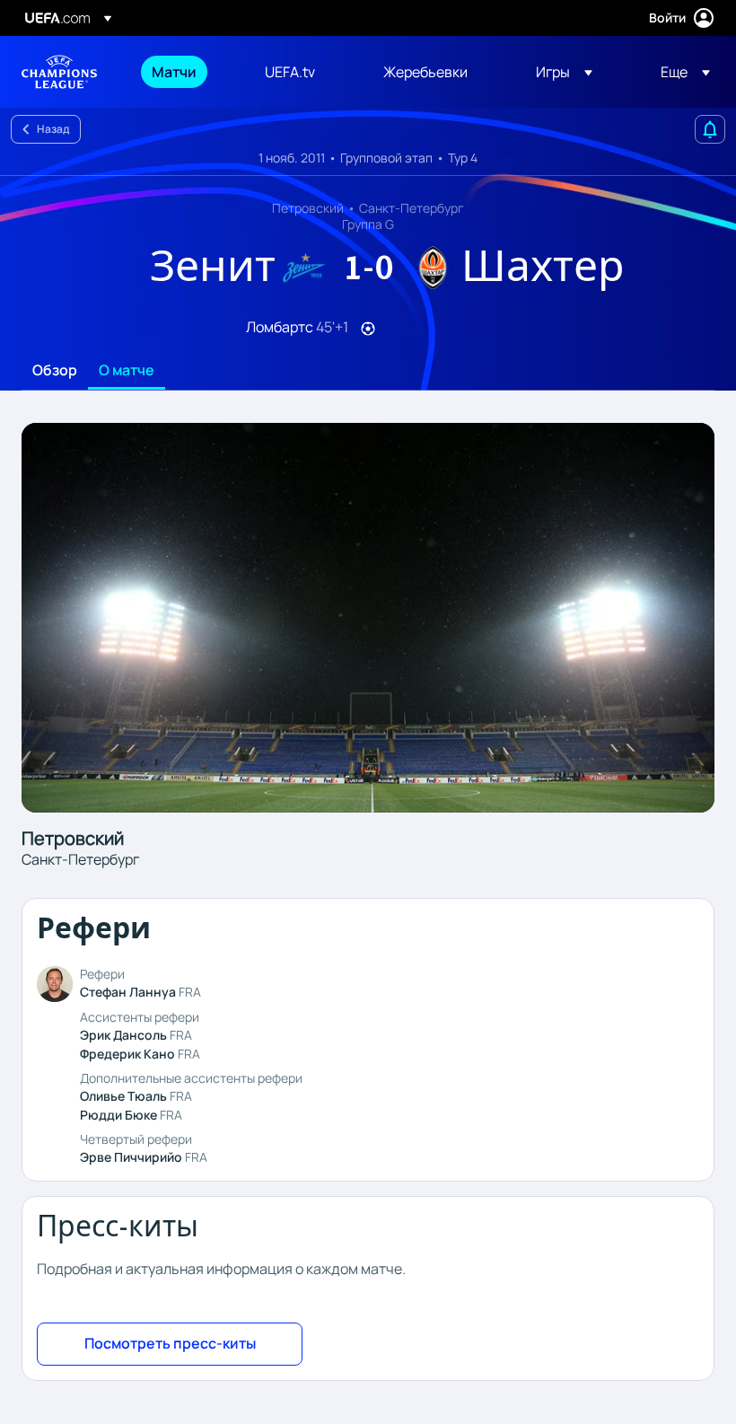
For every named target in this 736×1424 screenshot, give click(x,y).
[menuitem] (186, 72)
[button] (564, 72)
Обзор (54, 371)
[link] (174, 72)
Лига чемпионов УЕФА (59, 72)
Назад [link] (53, 128)
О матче (126, 371)
